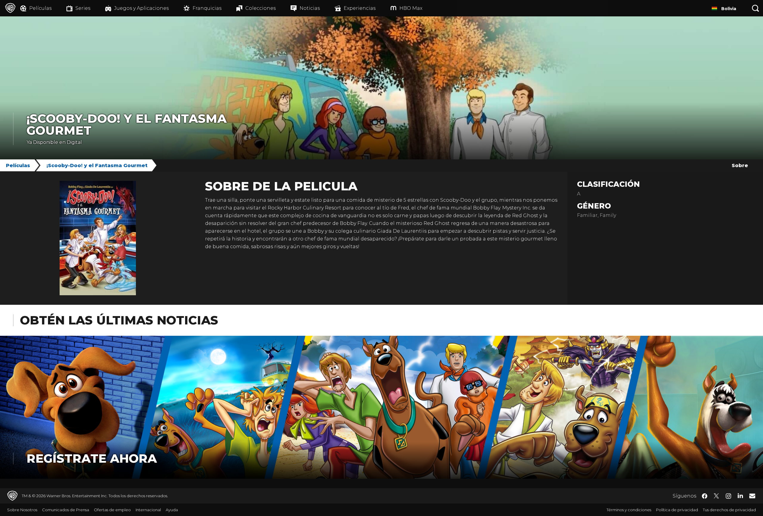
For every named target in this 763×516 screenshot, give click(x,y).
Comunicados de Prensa (65, 509)
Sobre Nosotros (22, 509)
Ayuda (172, 509)
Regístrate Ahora (92, 458)
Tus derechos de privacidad (729, 509)
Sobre (740, 165)
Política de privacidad (677, 509)
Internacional (148, 509)
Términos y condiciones (629, 509)
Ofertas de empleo (112, 509)
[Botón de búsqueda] (755, 8)
